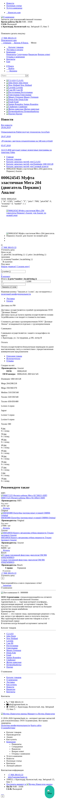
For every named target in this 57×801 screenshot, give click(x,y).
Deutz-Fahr (11, 653)
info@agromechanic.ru (17, 777)
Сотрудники (22, 54)
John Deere (11, 636)
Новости (10, 3)
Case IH (9, 643)
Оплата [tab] (9, 301)
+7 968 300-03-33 (8, 38)
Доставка (10, 682)
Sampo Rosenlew (13, 657)
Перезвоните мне (9, 40)
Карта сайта (36, 725)
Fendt (8, 655)
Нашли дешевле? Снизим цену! (15, 266)
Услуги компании (14, 8)
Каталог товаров (15, 47)
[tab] (13, 358)
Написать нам (14, 12)
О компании (11, 680)
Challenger (11, 660)
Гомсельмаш (11, 648)
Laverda (9, 641)
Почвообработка (13, 665)
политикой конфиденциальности (16, 294)
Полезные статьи (14, 6)
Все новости (6, 125)
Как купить (11, 684)
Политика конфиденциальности (15, 725)
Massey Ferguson (13, 650)
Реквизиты (11, 54)
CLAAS (10, 634)
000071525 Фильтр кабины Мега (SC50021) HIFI (23, 498)
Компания (11, 52)
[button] (25, 43)
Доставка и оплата (14, 50)
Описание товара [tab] (14, 356)
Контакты (10, 59)
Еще (8, 61)
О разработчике (8, 728)
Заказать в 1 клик (9, 287)
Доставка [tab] (10, 298)
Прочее (9, 667)
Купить (6, 508)
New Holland (12, 638)
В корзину (5, 276)
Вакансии (32, 54)
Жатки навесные (13, 662)
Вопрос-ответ (44, 54)
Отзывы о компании (15, 57)
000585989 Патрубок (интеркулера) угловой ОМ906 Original (28, 518)
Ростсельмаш (12, 645)
